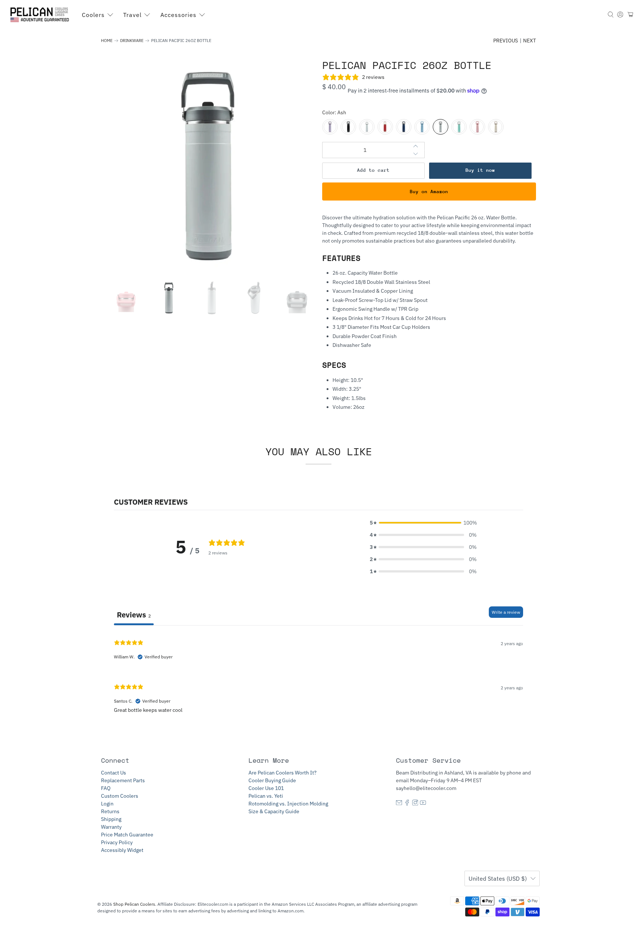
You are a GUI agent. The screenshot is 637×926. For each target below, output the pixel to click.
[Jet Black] (348, 127)
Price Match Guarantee (127, 834)
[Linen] (496, 127)
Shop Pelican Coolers (134, 904)
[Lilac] (330, 127)
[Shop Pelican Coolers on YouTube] (423, 803)
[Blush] (477, 127)
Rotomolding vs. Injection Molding (288, 803)
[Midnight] (403, 127)
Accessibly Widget (122, 850)
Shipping (111, 819)
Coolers (93, 14)
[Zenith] (422, 127)
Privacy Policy (117, 842)
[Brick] (385, 127)
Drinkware (131, 41)
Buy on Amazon (429, 191)
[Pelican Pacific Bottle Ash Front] (208, 166)
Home (106, 41)
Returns (110, 811)
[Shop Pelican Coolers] (41, 14)
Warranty (111, 827)
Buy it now (480, 170)
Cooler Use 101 (266, 788)
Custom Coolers (119, 796)
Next (529, 40)
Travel (132, 14)
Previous (505, 40)
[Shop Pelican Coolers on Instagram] (415, 803)
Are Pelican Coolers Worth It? (282, 772)
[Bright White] (367, 127)
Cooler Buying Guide (272, 780)
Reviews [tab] (134, 615)
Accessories (178, 14)
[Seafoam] (459, 127)
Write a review (506, 612)
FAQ (106, 788)
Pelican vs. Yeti (265, 796)
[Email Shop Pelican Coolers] (399, 803)
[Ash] (440, 127)
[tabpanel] (318, 678)
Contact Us (113, 772)
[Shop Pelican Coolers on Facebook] (407, 803)
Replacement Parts (123, 780)
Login (107, 803)
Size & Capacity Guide (273, 811)
